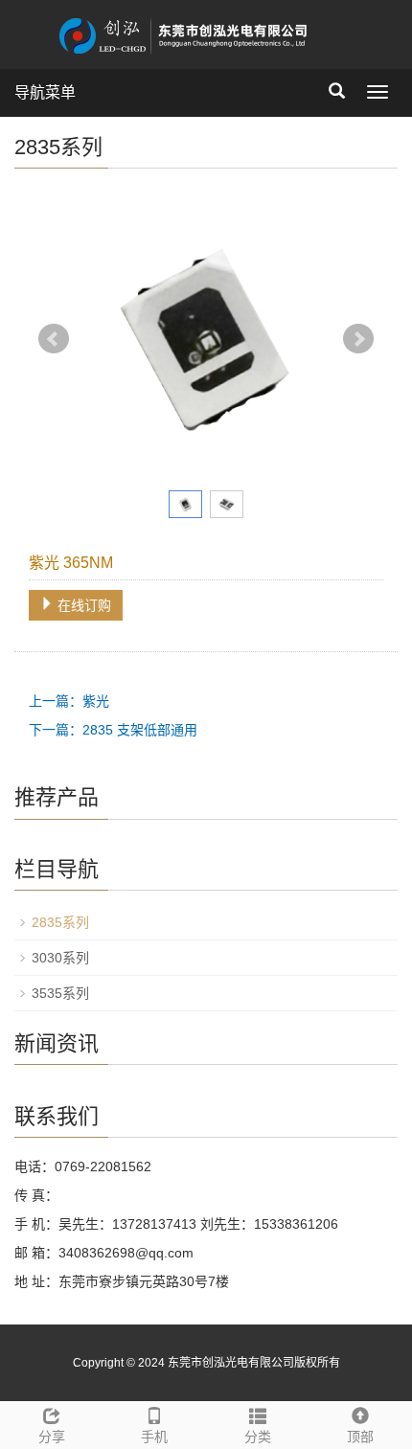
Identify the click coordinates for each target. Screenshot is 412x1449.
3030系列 (60, 957)
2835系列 (60, 922)
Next (358, 339)
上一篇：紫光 (69, 701)
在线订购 (82, 605)
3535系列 (60, 993)
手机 (154, 1436)
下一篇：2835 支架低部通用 (113, 729)
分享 (51, 1436)
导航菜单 (45, 92)
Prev (53, 339)
